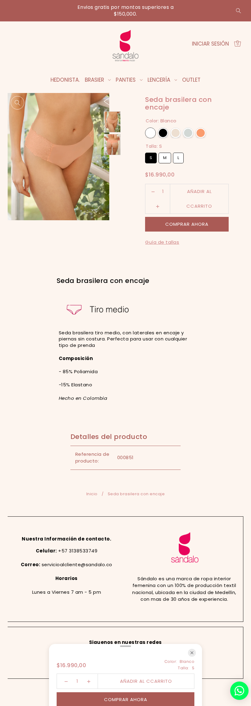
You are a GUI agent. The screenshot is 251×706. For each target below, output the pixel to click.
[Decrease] (153, 191)
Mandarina (200, 133)
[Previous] (107, 101)
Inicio (92, 494)
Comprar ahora (186, 224)
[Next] (119, 101)
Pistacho (188, 133)
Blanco (150, 133)
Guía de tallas (162, 242)
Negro (163, 133)
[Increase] (157, 206)
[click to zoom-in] (17, 103)
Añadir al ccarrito (199, 193)
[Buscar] (238, 10)
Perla (175, 133)
